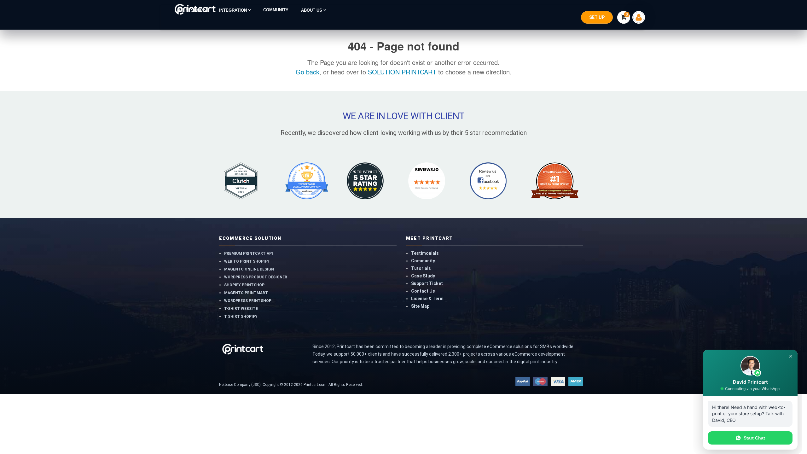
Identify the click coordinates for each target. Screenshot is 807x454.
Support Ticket (427, 283)
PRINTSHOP (191, 10)
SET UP (597, 17)
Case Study (423, 275)
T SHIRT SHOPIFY (241, 316)
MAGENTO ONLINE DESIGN (249, 269)
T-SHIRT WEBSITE (241, 308)
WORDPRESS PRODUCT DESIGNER (255, 277)
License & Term (427, 298)
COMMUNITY (275, 10)
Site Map (420, 306)
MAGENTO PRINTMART (246, 293)
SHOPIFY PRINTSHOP (244, 285)
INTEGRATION (233, 10)
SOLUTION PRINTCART (402, 71)
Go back (307, 71)
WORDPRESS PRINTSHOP (247, 301)
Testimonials (425, 253)
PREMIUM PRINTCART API (248, 253)
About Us (312, 10)
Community (423, 260)
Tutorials (421, 268)
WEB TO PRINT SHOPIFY (247, 261)
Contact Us (423, 291)
